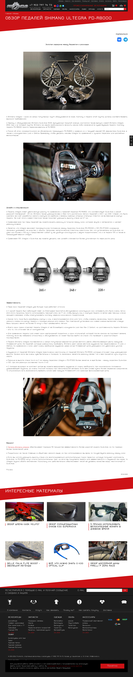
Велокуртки (59, 626)
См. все (11, 632)
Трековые (12, 628)
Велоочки (86, 626)
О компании (12, 610)
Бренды (92, 9)
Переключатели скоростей (39, 628)
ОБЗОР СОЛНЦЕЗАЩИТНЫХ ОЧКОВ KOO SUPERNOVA (63, 525)
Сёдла (30, 623)
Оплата (101, 1)
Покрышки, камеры (35, 621)
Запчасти (47, 9)
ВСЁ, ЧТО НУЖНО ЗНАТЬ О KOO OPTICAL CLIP (66, 565)
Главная (8, 14)
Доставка (94, 1)
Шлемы (85, 623)
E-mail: (81, 590)
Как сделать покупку (89, 610)
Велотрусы (58, 623)
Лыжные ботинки (15, 647)
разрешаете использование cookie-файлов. (65, 666)
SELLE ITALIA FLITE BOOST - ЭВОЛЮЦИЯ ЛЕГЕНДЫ (23, 565)
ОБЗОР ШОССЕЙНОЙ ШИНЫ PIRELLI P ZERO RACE (104, 565)
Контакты (108, 1)
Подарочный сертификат (93, 621)
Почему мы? (86, 1)
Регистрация (122, 1)
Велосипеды (35, 9)
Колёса (31, 626)
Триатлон (58, 628)
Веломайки (58, 621)
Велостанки (87, 630)
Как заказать (76, 1)
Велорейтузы (59, 630)
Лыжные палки (14, 643)
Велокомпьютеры (89, 628)
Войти (115, 1)
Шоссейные (12, 621)
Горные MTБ (13, 630)
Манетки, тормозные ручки (39, 630)
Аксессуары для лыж (17, 638)
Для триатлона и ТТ (16, 626)
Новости (67, 1)
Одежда (57, 9)
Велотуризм (73, 628)
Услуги (100, 9)
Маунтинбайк (73, 623)
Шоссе (70, 621)
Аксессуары (74, 9)
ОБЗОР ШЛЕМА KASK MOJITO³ (23, 524)
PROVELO (17, 5)
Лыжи (84, 9)
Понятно (112, 666)
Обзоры (61, 1)
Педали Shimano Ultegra (18, 447)
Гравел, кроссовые (16, 623)
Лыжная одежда (14, 645)
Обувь (64, 9)
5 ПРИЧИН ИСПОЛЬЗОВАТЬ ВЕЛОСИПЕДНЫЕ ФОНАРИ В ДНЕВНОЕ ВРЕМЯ (105, 526)
